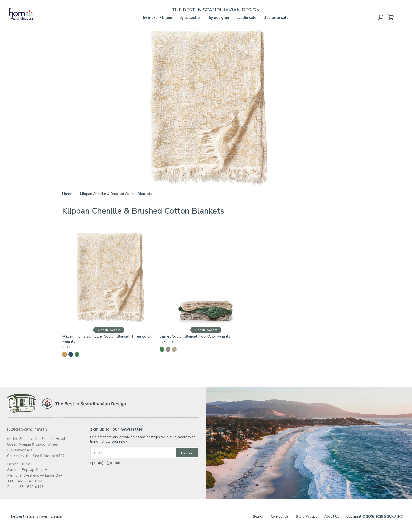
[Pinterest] (107, 464)
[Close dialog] (405, 415)
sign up (187, 452)
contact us (280, 516)
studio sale (246, 17)
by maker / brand (157, 17)
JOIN (352, 504)
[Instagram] (99, 464)
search (258, 516)
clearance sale (275, 17)
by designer (219, 17)
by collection (191, 17)
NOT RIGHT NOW (352, 518)
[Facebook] (92, 464)
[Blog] (116, 464)
